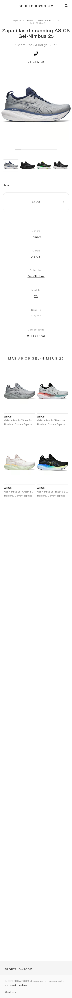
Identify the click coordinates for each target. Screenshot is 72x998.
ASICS (30, 20)
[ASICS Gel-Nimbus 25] (11, 165)
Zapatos (17, 20)
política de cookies (16, 984)
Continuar (11, 991)
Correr (36, 316)
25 (57, 20)
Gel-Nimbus (44, 20)
